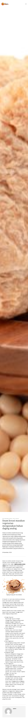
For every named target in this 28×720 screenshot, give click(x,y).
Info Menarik (5, 518)
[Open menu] (26, 4)
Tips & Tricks (15, 518)
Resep (10, 518)
